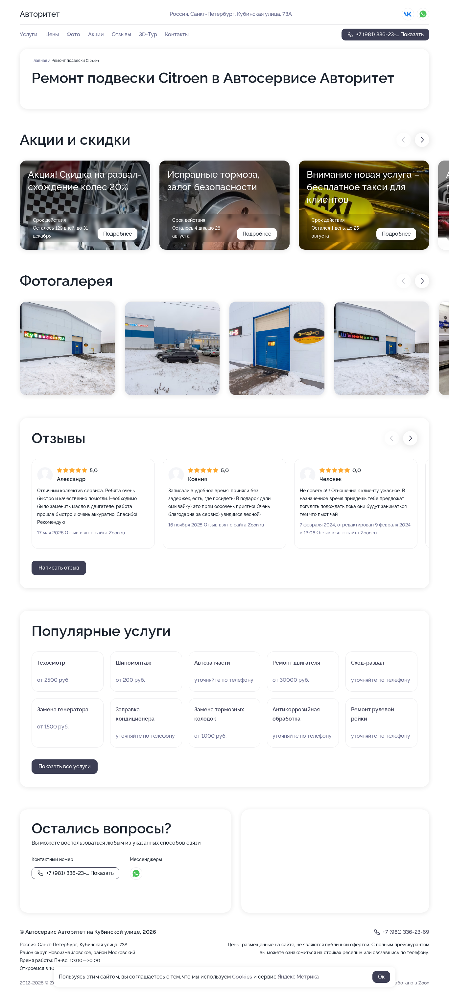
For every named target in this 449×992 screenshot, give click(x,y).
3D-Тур (148, 34)
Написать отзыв (58, 568)
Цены (52, 34)
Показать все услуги (64, 766)
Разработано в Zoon (406, 982)
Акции (96, 34)
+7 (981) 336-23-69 (406, 932)
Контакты (177, 34)
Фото (73, 34)
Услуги (28, 34)
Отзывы (121, 34)
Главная (40, 60)
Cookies (242, 977)
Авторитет (40, 14)
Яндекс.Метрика (298, 977)
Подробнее (117, 234)
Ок (381, 977)
